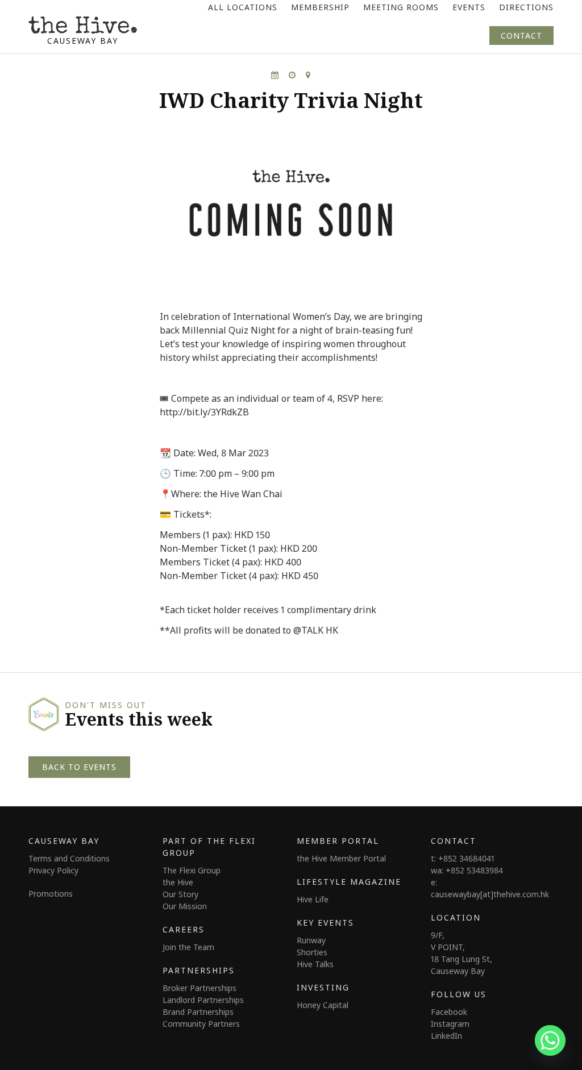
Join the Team (188, 947)
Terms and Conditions (69, 858)
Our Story (180, 894)
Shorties (312, 952)
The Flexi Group (192, 870)
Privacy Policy (53, 870)
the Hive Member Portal (341, 858)
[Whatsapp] (550, 1040)
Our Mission (185, 906)
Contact (521, 35)
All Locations (242, 7)
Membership (320, 7)
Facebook (449, 1011)
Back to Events (79, 766)
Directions (526, 7)
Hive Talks (315, 964)
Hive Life (313, 899)
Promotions (50, 893)
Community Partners (201, 1023)
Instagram (450, 1023)
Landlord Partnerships (203, 999)
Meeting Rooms (401, 7)
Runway (311, 940)
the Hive (178, 882)
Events (468, 7)
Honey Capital (322, 1005)
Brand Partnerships (198, 1011)
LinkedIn (446, 1035)
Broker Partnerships (199, 987)
